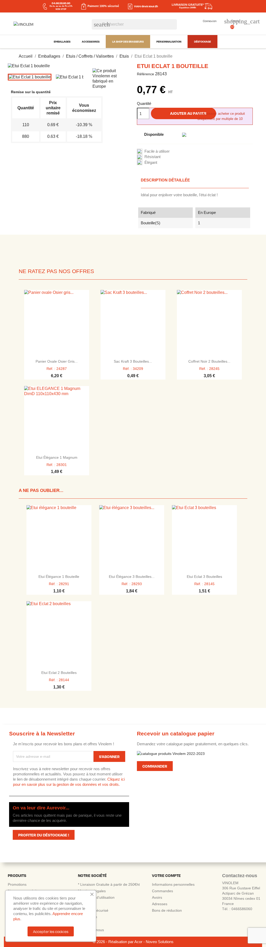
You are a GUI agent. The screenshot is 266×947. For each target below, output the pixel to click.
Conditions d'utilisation (96, 897)
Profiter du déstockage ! (43, 835)
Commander (154, 766)
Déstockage (202, 41)
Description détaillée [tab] (165, 180)
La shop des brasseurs (128, 41)
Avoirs (157, 897)
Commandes (162, 891)
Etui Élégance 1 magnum (56, 457)
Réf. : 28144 (59, 680)
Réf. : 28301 (56, 465)
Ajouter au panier (184, 113)
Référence (145, 74)
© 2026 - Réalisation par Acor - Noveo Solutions (133, 941)
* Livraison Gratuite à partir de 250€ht (109, 884)
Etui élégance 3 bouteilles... (132, 576)
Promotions (17, 884)
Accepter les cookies (50, 931)
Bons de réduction (167, 910)
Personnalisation (168, 41)
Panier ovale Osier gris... (57, 361)
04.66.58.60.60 (61, 3)
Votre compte (166, 875)
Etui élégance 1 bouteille (58, 576)
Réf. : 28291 (59, 584)
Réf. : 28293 (132, 584)
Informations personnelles (173, 884)
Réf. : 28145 (204, 584)
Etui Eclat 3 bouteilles (204, 576)
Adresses (159, 904)
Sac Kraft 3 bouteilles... (133, 361)
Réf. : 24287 (56, 369)
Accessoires (90, 41)
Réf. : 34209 (133, 369)
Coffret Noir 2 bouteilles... (209, 361)
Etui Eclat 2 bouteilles (59, 673)
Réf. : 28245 (209, 369)
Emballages (62, 41)
